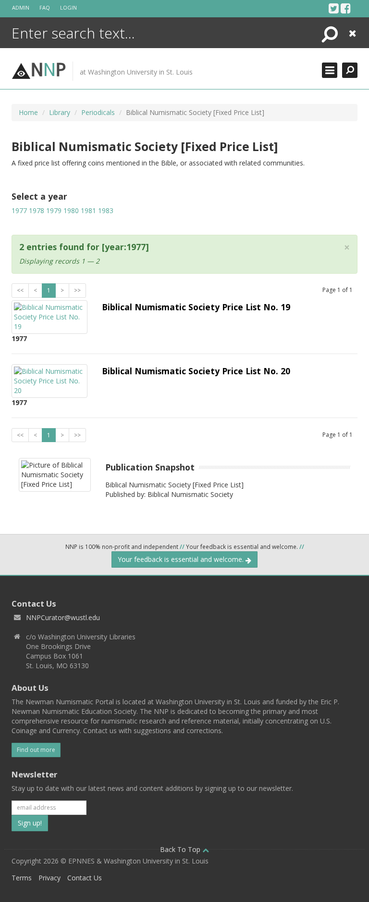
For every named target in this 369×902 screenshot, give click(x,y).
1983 (105, 210)
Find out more (36, 750)
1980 (71, 210)
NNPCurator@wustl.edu (63, 617)
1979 (54, 210)
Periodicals (98, 112)
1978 (36, 210)
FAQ (44, 7)
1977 (19, 210)
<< (20, 290)
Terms (22, 877)
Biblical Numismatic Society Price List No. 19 (196, 307)
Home (28, 112)
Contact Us (84, 877)
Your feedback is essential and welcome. (182, 559)
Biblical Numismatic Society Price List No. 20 (196, 371)
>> (77, 290)
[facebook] (346, 8)
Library (59, 112)
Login (68, 7)
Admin (20, 7)
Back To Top (181, 849)
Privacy (49, 877)
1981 (88, 210)
